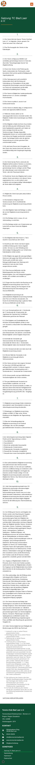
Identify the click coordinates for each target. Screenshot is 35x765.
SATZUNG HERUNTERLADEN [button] (13, 698)
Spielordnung (8, 753)
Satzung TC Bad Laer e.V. (12, 750)
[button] (31, 4)
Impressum (7, 755)
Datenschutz (8, 758)
